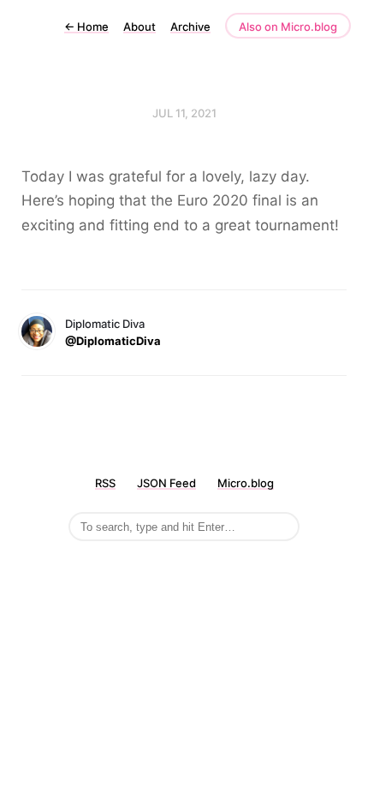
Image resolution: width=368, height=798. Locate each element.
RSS (105, 483)
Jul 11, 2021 (184, 113)
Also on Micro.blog (288, 26)
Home (86, 26)
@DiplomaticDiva (113, 341)
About (139, 26)
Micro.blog (245, 483)
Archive (190, 26)
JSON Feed (166, 483)
